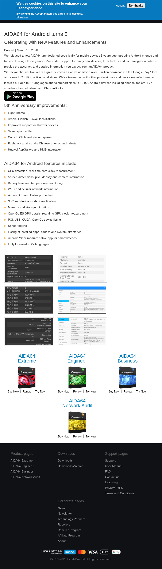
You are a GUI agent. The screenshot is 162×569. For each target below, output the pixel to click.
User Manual (113, 466)
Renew (27, 391)
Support (110, 460)
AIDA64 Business (22, 471)
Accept (120, 5)
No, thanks (136, 5)
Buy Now (13, 391)
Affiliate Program (69, 535)
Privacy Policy (114, 487)
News (61, 508)
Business (128, 359)
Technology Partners (71, 519)
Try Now (40, 391)
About (62, 541)
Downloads (65, 460)
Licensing (111, 482)
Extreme (27, 359)
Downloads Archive (70, 466)
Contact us (112, 477)
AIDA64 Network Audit (25, 477)
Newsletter (65, 513)
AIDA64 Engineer (22, 466)
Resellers (64, 524)
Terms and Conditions (119, 493)
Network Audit (77, 403)
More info (22, 17)
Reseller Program (69, 530)
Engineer (77, 359)
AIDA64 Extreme (22, 460)
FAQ (108, 471)
